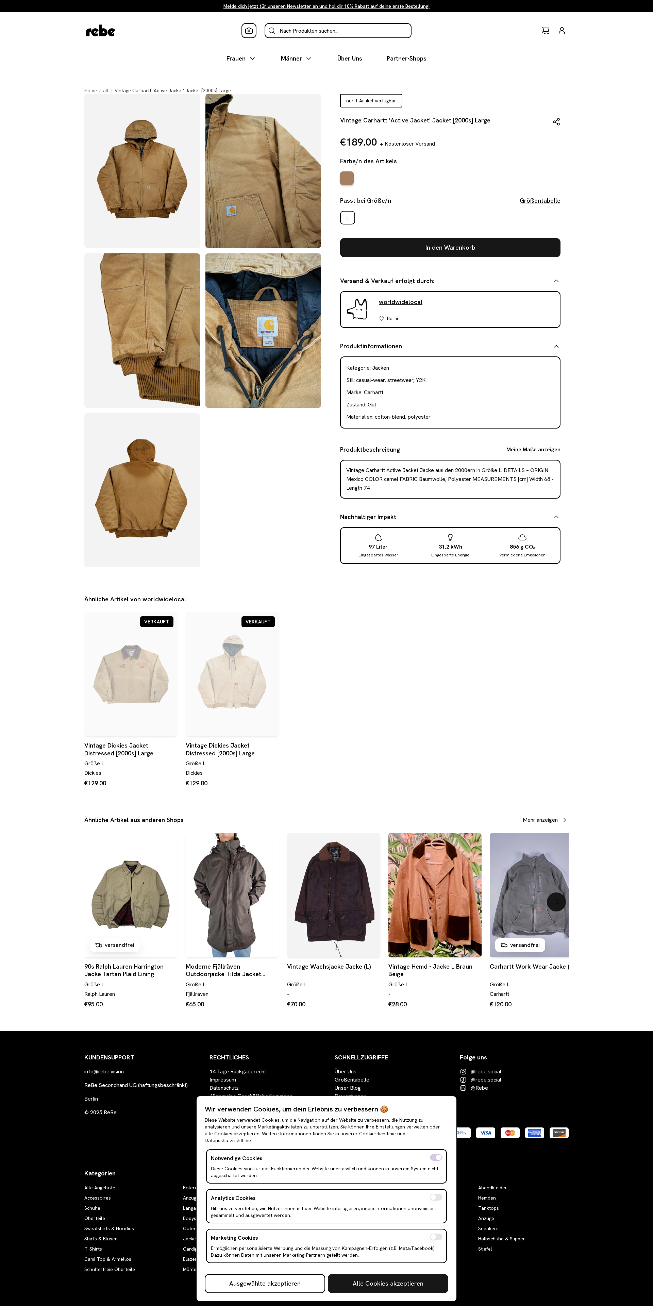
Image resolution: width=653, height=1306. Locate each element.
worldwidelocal (400, 302)
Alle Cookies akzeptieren (388, 1283)
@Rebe (479, 1087)
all (105, 90)
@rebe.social (486, 1071)
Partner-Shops (406, 58)
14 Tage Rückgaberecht (238, 1071)
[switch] (436, 1157)
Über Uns (349, 58)
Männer (291, 58)
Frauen (236, 58)
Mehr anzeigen (540, 819)
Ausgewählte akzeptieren (265, 1283)
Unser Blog (348, 1087)
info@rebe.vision (104, 1071)
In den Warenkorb (450, 247)
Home (90, 90)
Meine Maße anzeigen (533, 449)
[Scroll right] (556, 901)
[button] (556, 122)
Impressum (223, 1079)
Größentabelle (540, 200)
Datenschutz (224, 1087)
